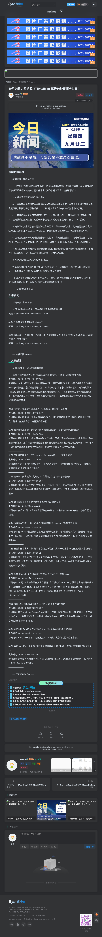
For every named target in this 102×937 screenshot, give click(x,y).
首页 (9, 81)
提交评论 (90, 846)
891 (29, 764)
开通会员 (84, 4)
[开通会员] (96, 914)
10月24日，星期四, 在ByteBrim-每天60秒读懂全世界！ (44, 88)
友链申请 (12, 915)
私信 (90, 95)
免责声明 (21, 915)
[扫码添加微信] (96, 920)
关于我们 (41, 915)
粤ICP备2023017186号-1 (48, 919)
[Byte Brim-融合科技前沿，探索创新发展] (17, 902)
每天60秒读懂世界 (20, 81)
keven (17, 94)
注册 (54, 11)
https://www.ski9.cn (33, 691)
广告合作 (31, 915)
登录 (49, 11)
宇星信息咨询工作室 (29, 919)
